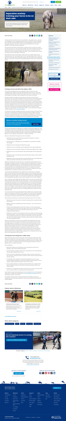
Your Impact (7, 400)
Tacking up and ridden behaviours (53, 65)
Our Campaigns (15, 406)
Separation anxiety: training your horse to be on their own (54, 57)
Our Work (6, 396)
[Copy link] (39, 35)
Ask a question (56, 404)
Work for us (7, 402)
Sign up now (18, 373)
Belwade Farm (23, 394)
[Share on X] (32, 35)
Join (53, 1)
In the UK (14, 394)
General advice (37, 323)
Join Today (36, 124)
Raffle (30, 406)
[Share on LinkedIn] (34, 35)
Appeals (30, 404)
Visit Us (36, 5)
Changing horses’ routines (54, 44)
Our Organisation (7, 394)
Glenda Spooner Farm (24, 396)
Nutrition (22, 323)
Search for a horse (57, 394)
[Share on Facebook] (30, 35)
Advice (51, 5)
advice (9, 7)
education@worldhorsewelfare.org (33, 364)
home (6, 7)
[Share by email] (41, 35)
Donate (58, 1)
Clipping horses (51, 46)
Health (17, 323)
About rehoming (56, 396)
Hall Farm (22, 398)
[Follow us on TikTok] (51, 373)
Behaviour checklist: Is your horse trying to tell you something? (54, 39)
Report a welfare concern (10, 388)
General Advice (47, 350)
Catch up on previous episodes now (17, 340)
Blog (46, 398)
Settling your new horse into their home (54, 60)
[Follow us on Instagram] (49, 373)
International (15, 396)
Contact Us (42, 1)
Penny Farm (23, 400)
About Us (24, 5)
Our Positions (15, 408)
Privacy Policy (28, 417)
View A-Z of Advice (54, 78)
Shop (59, 5)
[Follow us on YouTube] (46, 373)
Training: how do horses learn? (12, 304)
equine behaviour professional (31, 273)
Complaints (38, 417)
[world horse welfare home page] (10, 3)
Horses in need (15, 398)
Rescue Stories (48, 396)
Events (22, 402)
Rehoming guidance (21, 109)
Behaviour (35, 350)
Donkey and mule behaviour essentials (54, 52)
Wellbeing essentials (9, 323)
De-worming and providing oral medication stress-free (54, 49)
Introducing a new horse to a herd (32, 304)
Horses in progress (57, 400)
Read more (19, 311)
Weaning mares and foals (53, 69)
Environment (29, 323)
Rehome (47, 5)
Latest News (48, 394)
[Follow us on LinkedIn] (54, 373)
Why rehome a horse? (57, 398)
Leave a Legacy (31, 402)
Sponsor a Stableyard (32, 398)
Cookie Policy (33, 417)
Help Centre (56, 402)
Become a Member (32, 400)
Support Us (41, 5)
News (56, 5)
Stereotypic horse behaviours (54, 62)
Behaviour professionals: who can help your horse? (54, 43)
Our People (6, 398)
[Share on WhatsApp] (37, 35)
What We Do (30, 5)
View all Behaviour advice (10, 316)
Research (14, 410)
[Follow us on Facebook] (40, 373)
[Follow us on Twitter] (43, 373)
